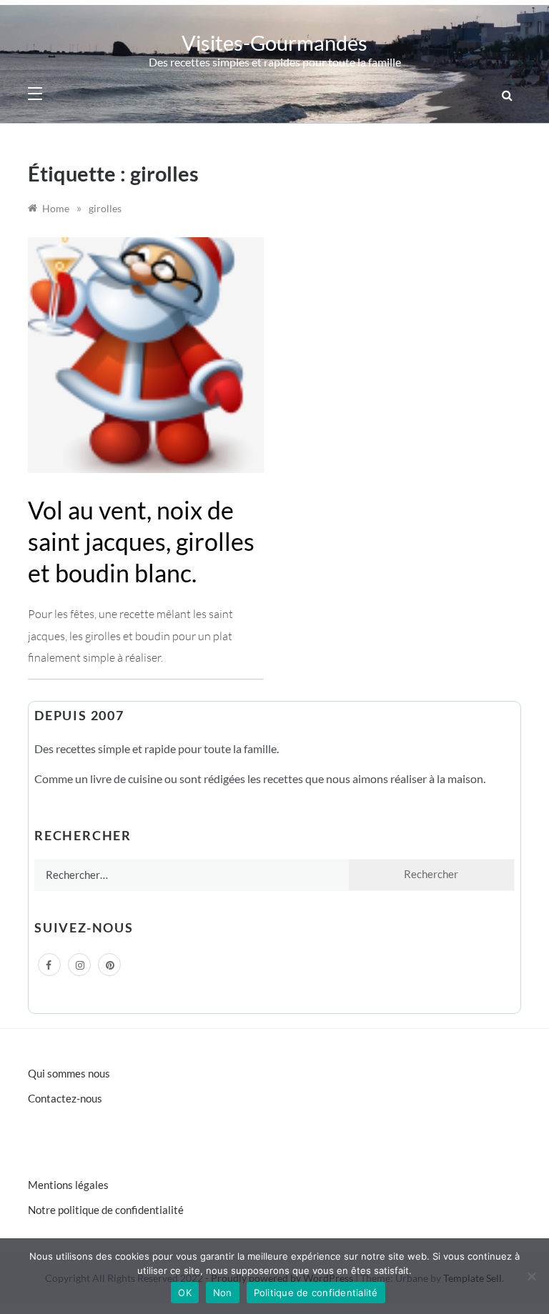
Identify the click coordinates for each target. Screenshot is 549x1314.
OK (185, 1292)
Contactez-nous (65, 1098)
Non (222, 1292)
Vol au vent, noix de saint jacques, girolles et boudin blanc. (141, 541)
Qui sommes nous (69, 1073)
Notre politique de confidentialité (106, 1209)
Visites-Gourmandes (274, 42)
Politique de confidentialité (316, 1292)
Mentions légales (68, 1184)
